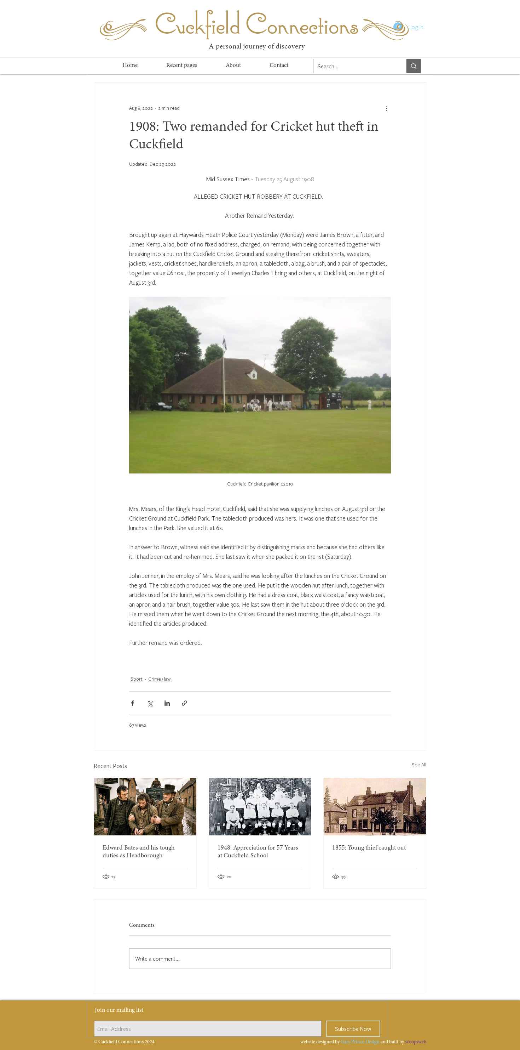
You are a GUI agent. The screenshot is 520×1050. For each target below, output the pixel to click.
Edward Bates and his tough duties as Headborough (139, 852)
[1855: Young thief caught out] (375, 806)
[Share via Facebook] (132, 703)
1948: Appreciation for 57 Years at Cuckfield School (258, 852)
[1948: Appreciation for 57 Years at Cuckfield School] (260, 806)
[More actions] (386, 108)
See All (419, 764)
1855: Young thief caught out (369, 848)
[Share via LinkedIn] (167, 703)
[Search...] (413, 66)
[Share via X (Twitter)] (149, 703)
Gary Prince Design (360, 1042)
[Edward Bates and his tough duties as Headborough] (145, 806)
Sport (137, 679)
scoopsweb (415, 1042)
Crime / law (159, 679)
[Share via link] (184, 703)
